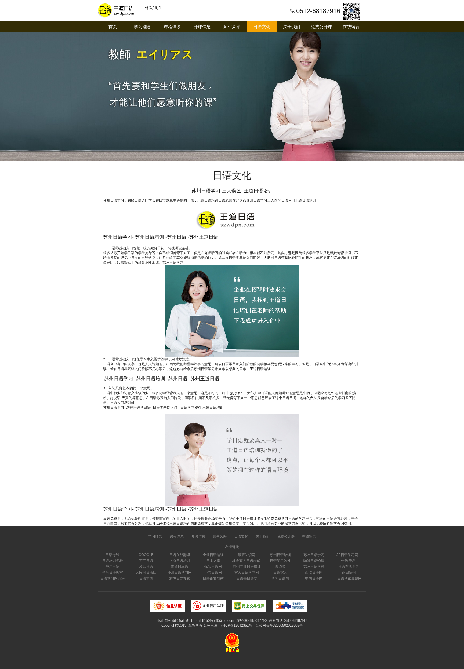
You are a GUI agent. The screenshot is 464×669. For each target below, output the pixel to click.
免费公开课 (321, 26)
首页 (112, 26)
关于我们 (291, 26)
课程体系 (172, 26)
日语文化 (261, 26)
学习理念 (142, 26)
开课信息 (202, 26)
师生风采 (232, 26)
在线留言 (351, 26)
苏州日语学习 (113, 200)
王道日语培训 (207, 200)
